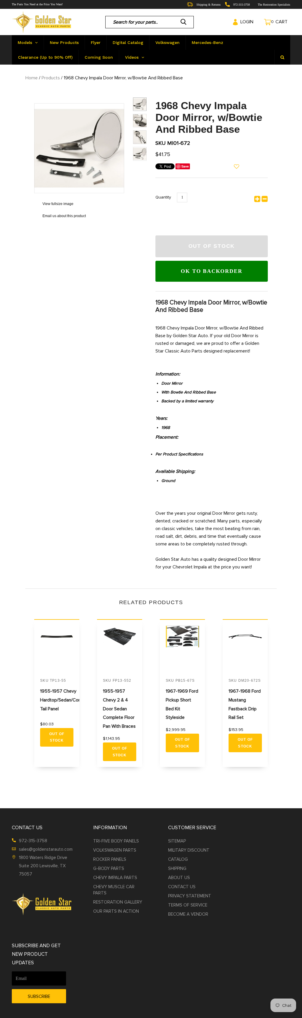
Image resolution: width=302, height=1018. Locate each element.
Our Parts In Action (116, 911)
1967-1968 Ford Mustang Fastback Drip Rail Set (245, 704)
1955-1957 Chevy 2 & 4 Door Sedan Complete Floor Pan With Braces (119, 709)
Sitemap (177, 841)
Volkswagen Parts (114, 850)
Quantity (163, 197)
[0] (262, 22)
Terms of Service (187, 905)
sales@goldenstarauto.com (46, 849)
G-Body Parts (108, 868)
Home (31, 78)
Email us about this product (60, 216)
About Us (179, 877)
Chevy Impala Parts (115, 877)
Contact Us (182, 886)
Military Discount (188, 850)
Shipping (177, 868)
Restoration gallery (117, 902)
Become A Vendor (188, 914)
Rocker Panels (109, 859)
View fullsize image (53, 204)
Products (51, 78)
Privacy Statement (189, 896)
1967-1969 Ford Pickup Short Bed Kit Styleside (182, 704)
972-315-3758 (33, 840)
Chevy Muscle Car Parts (113, 890)
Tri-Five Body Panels (116, 841)
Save (185, 166)
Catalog (178, 859)
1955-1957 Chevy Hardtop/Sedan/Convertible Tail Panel (68, 700)
